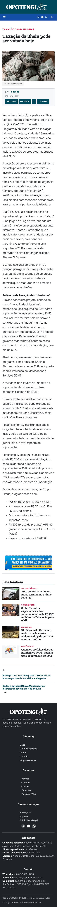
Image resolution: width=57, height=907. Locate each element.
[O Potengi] (26, 6)
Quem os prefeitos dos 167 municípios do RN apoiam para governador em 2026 (37, 652)
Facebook (24, 101)
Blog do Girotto (28, 760)
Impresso (24, 816)
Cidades (25, 782)
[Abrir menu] (4, 17)
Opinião (24, 756)
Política (25, 778)
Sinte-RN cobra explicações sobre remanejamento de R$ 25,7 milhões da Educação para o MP (37, 614)
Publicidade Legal (28, 820)
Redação (14, 91)
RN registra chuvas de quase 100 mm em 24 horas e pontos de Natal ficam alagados (26, 677)
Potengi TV (25, 812)
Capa (22, 744)
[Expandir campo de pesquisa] (52, 17)
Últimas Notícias (28, 748)
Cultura (25, 786)
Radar (23, 752)
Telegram (43, 101)
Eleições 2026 (28, 794)
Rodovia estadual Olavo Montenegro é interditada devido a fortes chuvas (23, 687)
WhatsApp (11, 101)
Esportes (26, 790)
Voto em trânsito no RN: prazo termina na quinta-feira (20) (36, 594)
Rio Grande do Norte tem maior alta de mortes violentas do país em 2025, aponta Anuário (37, 635)
